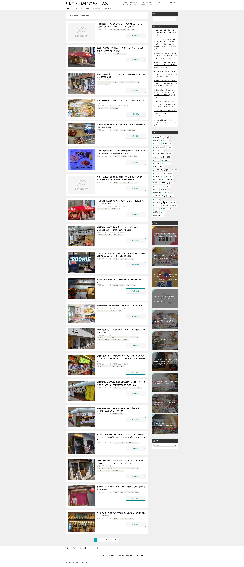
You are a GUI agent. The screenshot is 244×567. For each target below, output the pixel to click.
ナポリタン (157, 179)
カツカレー (167, 160)
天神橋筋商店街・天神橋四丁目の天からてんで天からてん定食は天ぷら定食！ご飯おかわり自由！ (165, 92)
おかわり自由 (162, 137)
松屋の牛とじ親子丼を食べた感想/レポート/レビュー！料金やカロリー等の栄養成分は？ (165, 56)
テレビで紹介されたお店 (111, 82)
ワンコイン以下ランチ (103, 84)
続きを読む (135, 35)
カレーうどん (166, 163)
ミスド (168, 186)
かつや (156, 140)
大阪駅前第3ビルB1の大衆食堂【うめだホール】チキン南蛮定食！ (120, 305)
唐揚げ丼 (157, 196)
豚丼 (164, 212)
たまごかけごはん (159, 150)
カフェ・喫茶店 (102, 468)
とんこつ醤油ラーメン (159, 153)
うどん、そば (117, 387)
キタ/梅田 (116, 29)
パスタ (106, 108)
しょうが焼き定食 (159, 147)
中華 (106, 234)
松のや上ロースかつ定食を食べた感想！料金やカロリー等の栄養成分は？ (165, 424)
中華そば (156, 189)
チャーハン (169, 176)
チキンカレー (157, 173)
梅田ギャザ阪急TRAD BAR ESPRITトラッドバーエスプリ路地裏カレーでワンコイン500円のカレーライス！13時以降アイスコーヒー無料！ (121, 437)
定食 (133, 29)
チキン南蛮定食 (158, 176)
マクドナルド (167, 183)
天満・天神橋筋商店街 (103, 340)
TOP (78, 548)
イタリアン (116, 156)
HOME (69, 8)
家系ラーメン (157, 205)
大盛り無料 (161, 202)
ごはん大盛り (157, 143)
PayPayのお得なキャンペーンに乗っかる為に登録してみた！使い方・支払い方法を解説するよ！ (165, 236)
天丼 (173, 202)
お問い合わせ (108, 8)
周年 (135, 156)
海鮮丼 (174, 205)
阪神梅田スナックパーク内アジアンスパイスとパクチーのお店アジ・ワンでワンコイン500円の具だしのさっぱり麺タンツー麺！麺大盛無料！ (121, 358)
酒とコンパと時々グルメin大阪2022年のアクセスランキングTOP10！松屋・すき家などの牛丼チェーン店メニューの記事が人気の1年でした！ (165, 277)
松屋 (166, 205)
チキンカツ (174, 169)
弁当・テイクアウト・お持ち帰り (120, 340)
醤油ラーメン (158, 215)
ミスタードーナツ (158, 186)
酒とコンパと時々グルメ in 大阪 (87, 3)
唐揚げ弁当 (157, 199)
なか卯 (170, 153)
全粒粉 (164, 189)
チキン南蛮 (168, 173)
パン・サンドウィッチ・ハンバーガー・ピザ (116, 337)
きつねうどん (165, 140)
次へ (114, 539)
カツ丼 (156, 163)
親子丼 (156, 212)
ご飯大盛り (168, 144)
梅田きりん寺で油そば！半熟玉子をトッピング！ (165, 341)
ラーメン (123, 53)
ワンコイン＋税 (125, 29)
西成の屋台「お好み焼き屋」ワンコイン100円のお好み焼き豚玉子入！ (165, 257)
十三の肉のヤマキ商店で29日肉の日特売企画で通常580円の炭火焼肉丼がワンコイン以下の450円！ (165, 361)
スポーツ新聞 (161, 170)
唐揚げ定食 (168, 196)
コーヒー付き (158, 166)
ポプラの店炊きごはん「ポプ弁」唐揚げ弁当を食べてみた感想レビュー (165, 383)
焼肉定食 (156, 208)
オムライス (157, 160)
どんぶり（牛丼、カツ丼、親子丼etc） (129, 82)
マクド (156, 183)
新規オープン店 (114, 108)
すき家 (170, 147)
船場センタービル (167, 209)
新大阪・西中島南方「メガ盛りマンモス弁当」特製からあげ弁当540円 (165, 320)
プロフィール (79, 8)
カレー (115, 442)
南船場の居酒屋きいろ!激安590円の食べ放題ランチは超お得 (165, 403)
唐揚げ (168, 192)
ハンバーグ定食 (169, 179)
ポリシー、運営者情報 (93, 8)
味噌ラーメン (158, 192)
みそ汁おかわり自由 (162, 157)
